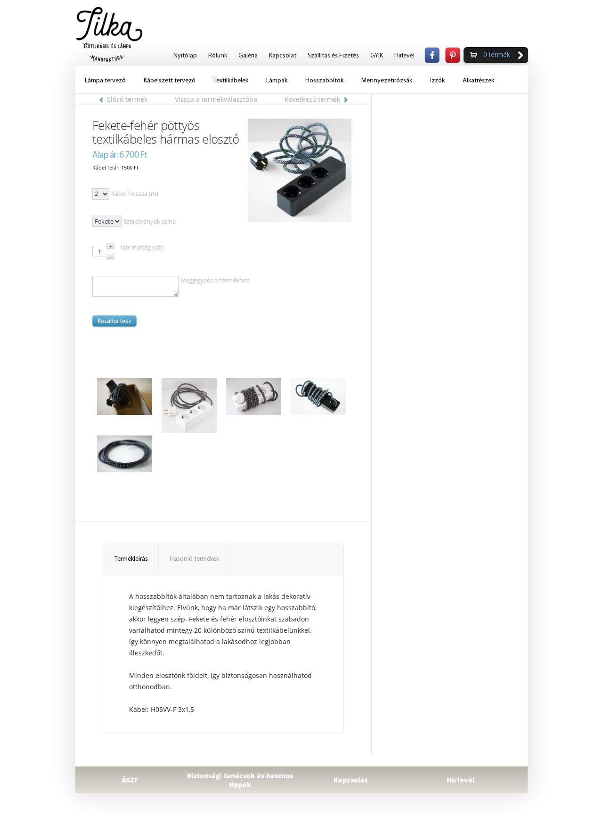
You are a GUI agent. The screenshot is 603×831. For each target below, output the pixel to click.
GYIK (376, 55)
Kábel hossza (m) (134, 193)
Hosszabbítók (324, 80)
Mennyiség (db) (141, 247)
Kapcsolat (282, 55)
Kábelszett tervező (170, 80)
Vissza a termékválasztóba (216, 99)
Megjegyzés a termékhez (214, 280)
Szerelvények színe (149, 221)
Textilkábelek (230, 80)
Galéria (248, 55)
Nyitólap (185, 55)
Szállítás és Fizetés (333, 55)
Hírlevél (461, 779)
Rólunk (217, 55)
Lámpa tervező (105, 80)
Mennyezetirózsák (386, 80)
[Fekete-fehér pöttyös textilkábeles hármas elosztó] (299, 170)
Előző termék (127, 99)
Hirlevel (404, 55)
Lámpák (276, 80)
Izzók (437, 80)
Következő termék (312, 99)
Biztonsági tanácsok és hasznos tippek (240, 780)
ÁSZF (130, 779)
